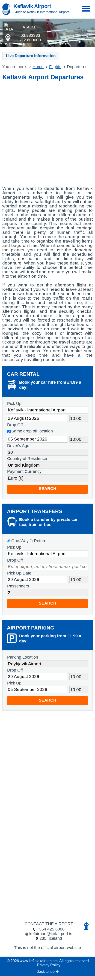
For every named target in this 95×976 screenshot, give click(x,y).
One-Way (19, 540)
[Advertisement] (47, 131)
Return (39, 540)
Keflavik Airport (32, 6)
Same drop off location (32, 431)
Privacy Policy (48, 965)
